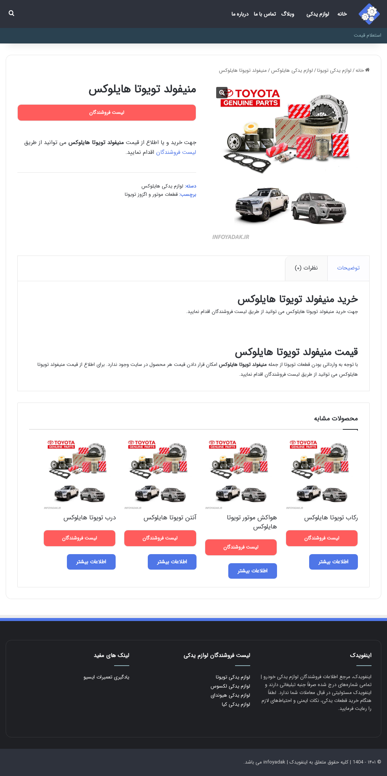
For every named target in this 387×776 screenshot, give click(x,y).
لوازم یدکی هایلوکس (292, 70)
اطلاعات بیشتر (333, 562)
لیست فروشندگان (176, 152)
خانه (342, 14)
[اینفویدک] (369, 14)
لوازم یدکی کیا (236, 704)
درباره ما (240, 14)
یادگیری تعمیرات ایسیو (106, 677)
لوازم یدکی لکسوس (230, 686)
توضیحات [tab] (348, 268)
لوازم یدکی (318, 14)
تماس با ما (265, 14)
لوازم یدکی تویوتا (334, 70)
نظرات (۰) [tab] (306, 268)
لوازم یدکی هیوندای (230, 695)
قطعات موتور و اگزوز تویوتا (151, 194)
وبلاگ (287, 14)
